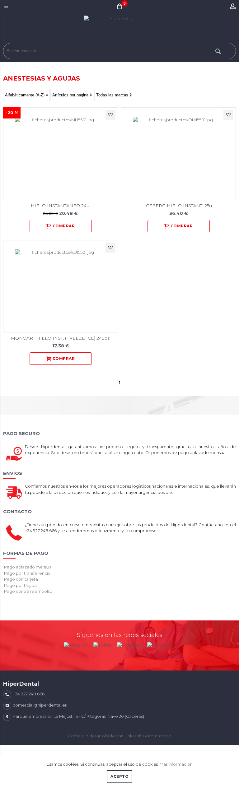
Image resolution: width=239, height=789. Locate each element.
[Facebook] (160, 643)
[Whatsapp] (130, 643)
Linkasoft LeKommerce (147, 735)
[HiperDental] (119, 29)
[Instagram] (76, 643)
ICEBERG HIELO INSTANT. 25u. (178, 205)
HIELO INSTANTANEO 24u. (60, 205)
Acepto (119, 776)
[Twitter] (103, 643)
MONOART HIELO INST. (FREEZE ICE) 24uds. (60, 338)
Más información (176, 764)
